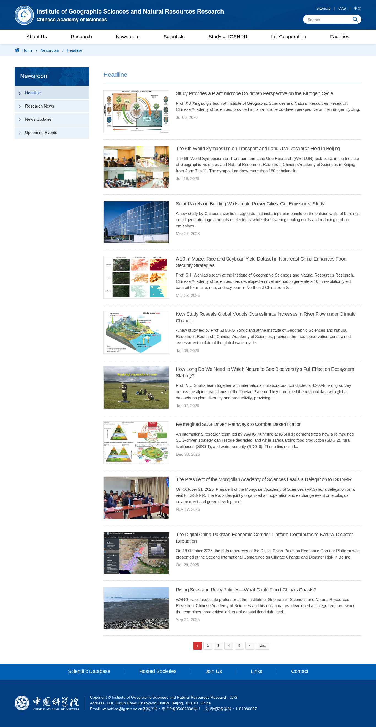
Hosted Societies (157, 671)
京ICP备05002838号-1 (181, 709)
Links (256, 671)
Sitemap (323, 8)
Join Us (213, 671)
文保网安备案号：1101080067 (231, 709)
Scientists (174, 36)
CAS (342, 8)
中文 (357, 8)
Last (262, 646)
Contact (299, 671)
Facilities (339, 36)
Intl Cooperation (288, 36)
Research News (39, 106)
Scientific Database (89, 671)
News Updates (38, 119)
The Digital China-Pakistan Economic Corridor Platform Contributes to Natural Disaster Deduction (264, 538)
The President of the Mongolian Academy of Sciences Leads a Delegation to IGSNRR (264, 479)
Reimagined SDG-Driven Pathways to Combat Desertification (239, 424)
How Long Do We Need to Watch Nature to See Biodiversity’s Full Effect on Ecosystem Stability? (265, 372)
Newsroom (128, 36)
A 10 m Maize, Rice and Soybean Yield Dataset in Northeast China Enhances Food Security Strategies (261, 262)
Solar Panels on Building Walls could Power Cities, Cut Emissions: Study (250, 203)
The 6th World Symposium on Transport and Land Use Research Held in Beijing (258, 148)
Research (81, 36)
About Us (36, 36)
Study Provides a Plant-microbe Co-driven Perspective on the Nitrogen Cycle (254, 93)
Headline (74, 50)
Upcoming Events (41, 132)
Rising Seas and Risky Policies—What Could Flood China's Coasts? (246, 589)
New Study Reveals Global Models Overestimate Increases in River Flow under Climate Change (266, 317)
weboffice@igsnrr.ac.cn (122, 709)
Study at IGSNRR (228, 36)
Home (27, 50)
